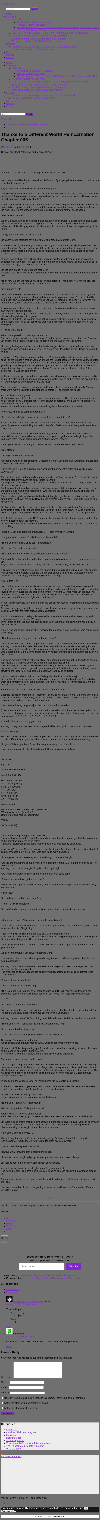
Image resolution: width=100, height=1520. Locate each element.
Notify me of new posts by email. (21, 1408)
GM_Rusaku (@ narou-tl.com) (28, 1301)
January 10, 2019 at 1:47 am (21, 1336)
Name (5, 1382)
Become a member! (11, 1456)
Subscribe (73, 1266)
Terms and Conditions (43, 1516)
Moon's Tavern (8, 3)
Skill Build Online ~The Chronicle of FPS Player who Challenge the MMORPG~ (58, 27)
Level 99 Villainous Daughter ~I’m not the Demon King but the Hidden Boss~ (51, 33)
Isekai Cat (11, 1429)
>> (54, 1197)
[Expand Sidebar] (2, 1454)
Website (5, 1392)
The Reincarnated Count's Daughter (25, 1446)
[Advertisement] (50, 1476)
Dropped (10, 44)
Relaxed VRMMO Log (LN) (31, 25)
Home (9, 14)
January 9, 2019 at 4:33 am (20, 1304)
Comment (7, 1377)
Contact (10, 57)
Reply (9, 1326)
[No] (15, 1511)
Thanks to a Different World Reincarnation (33, 49)
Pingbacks (12, 1292)
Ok (86, 1508)
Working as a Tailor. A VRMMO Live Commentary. (37, 41)
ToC (50, 1197)
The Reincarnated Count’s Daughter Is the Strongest (38, 38)
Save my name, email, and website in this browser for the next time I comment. (45, 1398)
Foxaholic (16, 19)
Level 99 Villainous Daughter (21, 1432)
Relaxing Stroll (13, 1438)
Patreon (10, 54)
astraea (8, 147)
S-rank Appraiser (15, 1440)
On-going (11, 16)
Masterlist (11, 1435)
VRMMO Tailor (13, 1448)
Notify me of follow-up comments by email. (26, 1403)
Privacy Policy (59, 1516)
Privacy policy (7, 1511)
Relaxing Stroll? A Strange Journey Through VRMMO (39, 35)
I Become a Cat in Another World (28, 30)
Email (4, 1387)
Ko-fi (8, 52)
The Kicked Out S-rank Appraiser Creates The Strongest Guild (43, 46)
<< (45, 1197)
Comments (12, 1289)
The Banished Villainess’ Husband (34, 22)
